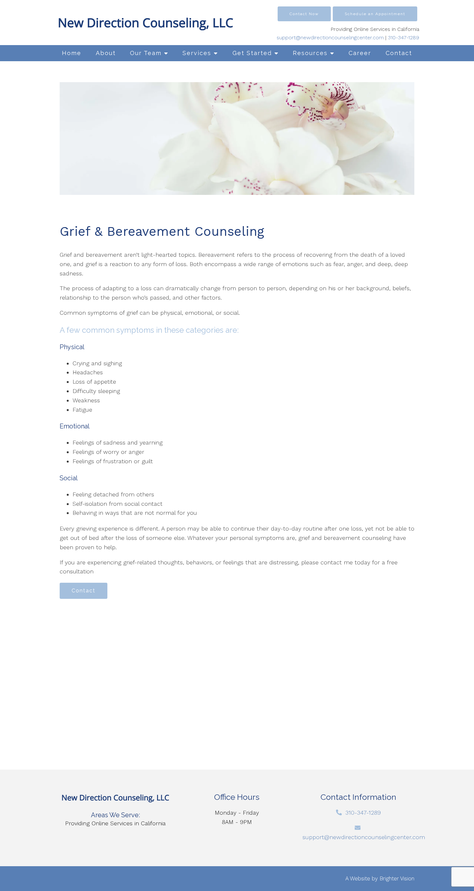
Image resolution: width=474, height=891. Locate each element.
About (106, 53)
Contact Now (304, 14)
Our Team (146, 53)
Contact (399, 53)
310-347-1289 (403, 37)
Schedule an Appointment (375, 14)
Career (360, 53)
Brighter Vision (397, 878)
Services (197, 53)
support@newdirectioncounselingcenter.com (330, 37)
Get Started (252, 53)
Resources (310, 53)
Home (71, 53)
